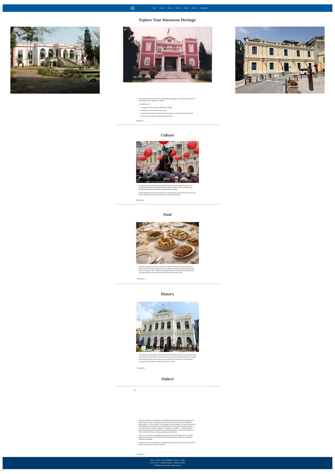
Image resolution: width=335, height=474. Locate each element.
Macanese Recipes (166, 462)
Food (154, 8)
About (152, 460)
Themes (177, 8)
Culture (161, 8)
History (169, 8)
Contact (158, 460)
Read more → (140, 120)
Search (194, 8)
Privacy (176, 460)
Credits (182, 460)
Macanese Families (179, 462)
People (186, 8)
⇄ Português (204, 8)
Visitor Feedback (167, 460)
